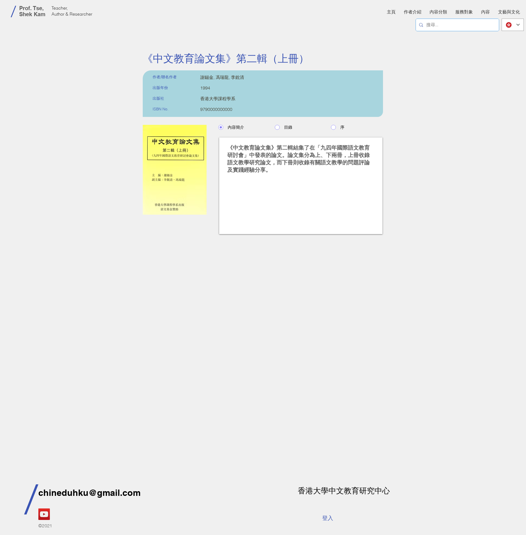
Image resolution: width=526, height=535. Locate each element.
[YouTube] (44, 514)
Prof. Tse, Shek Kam (32, 11)
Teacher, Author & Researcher (72, 11)
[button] (485, 12)
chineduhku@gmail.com (89, 492)
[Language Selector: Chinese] (513, 25)
